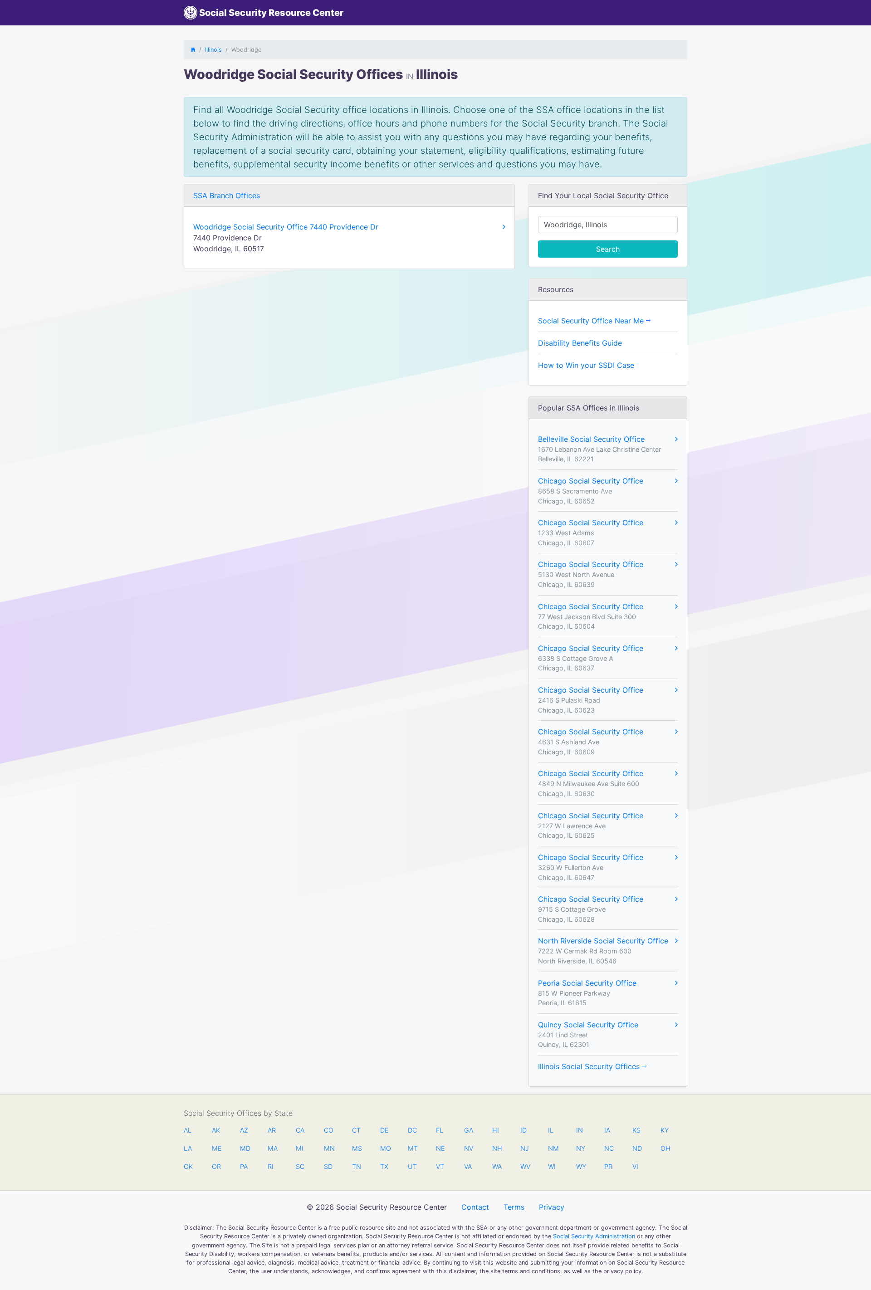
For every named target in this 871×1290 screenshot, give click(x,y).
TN (356, 1166)
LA (188, 1148)
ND (636, 1148)
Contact (475, 1207)
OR (216, 1166)
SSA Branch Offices (226, 195)
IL (550, 1130)
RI (271, 1166)
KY (665, 1130)
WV (524, 1166)
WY (580, 1166)
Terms (514, 1207)
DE (384, 1130)
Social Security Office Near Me (592, 320)
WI (552, 1166)
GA (468, 1130)
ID (523, 1130)
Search (608, 249)
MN (328, 1148)
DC (412, 1130)
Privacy (551, 1207)
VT (440, 1166)
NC (608, 1148)
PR (608, 1166)
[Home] (193, 49)
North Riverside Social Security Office (603, 940)
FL (439, 1130)
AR (272, 1130)
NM (552, 1148)
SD (328, 1166)
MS (356, 1148)
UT (412, 1166)
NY (580, 1148)
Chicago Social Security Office (590, 480)
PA (244, 1166)
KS (636, 1130)
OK (188, 1166)
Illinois (213, 49)
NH (496, 1148)
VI (635, 1166)
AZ (244, 1130)
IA (607, 1130)
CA (300, 1130)
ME (216, 1148)
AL (187, 1130)
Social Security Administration (594, 1236)
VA (468, 1166)
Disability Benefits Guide (580, 342)
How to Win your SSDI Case (586, 365)
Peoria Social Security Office (587, 982)
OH (665, 1148)
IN (579, 1130)
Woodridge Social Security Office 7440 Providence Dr (285, 226)
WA (496, 1166)
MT (412, 1148)
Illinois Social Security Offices (590, 1066)
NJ (524, 1148)
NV (468, 1148)
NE (440, 1148)
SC (300, 1166)
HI (495, 1130)
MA (272, 1148)
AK (216, 1130)
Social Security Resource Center (270, 12)
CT (356, 1130)
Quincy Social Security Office (588, 1024)
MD (244, 1148)
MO (384, 1148)
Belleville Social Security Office (591, 439)
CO (328, 1130)
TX (384, 1166)
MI (299, 1148)
